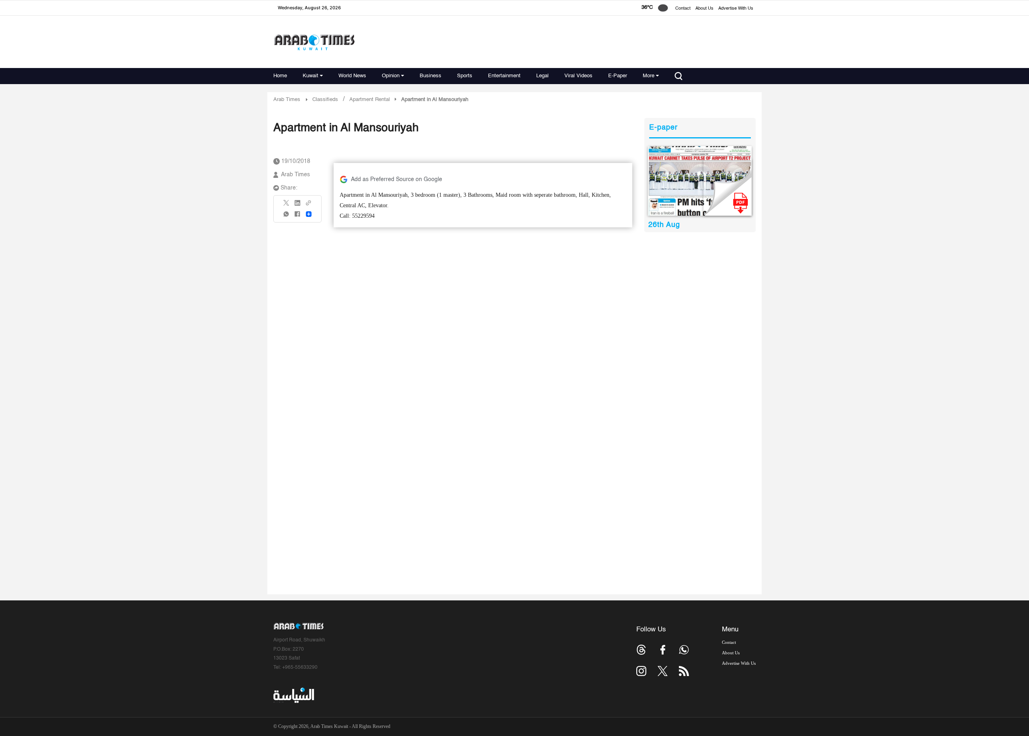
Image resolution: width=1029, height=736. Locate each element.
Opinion (391, 75)
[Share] (309, 214)
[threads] (641, 650)
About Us (704, 8)
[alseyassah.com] (293, 695)
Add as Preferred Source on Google (396, 179)
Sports (464, 75)
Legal (542, 75)
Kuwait (310, 75)
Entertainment (504, 75)
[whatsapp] (286, 216)
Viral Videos (578, 75)
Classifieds (325, 99)
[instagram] (641, 671)
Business (430, 75)
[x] (663, 671)
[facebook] (297, 216)
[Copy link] (308, 205)
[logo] (314, 42)
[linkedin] (297, 205)
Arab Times (286, 99)
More (648, 75)
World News (352, 75)
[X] (286, 205)
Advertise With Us (735, 8)
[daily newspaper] (700, 181)
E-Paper (617, 75)
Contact (683, 8)
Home (280, 75)
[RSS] (684, 671)
